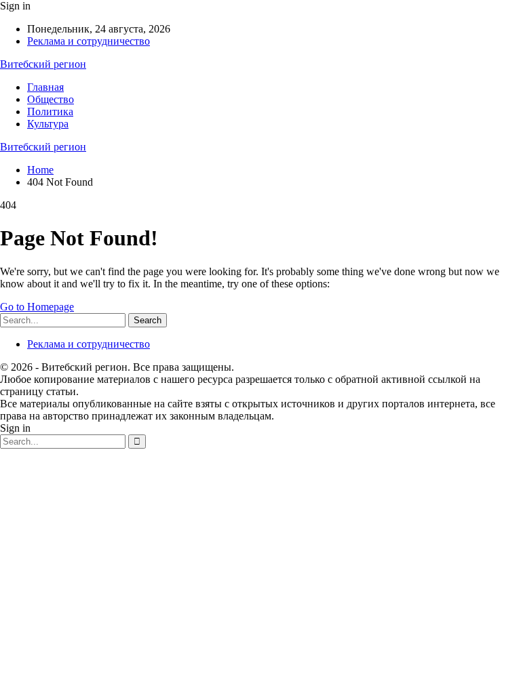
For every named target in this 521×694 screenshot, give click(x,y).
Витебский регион (43, 64)
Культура (48, 123)
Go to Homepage (37, 306)
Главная (45, 87)
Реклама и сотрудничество (88, 41)
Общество (50, 99)
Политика (50, 111)
